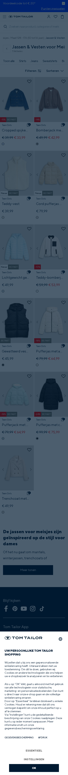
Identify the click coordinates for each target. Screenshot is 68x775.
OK (34, 768)
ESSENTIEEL (34, 750)
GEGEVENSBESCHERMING (19, 737)
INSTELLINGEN (34, 759)
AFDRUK (42, 737)
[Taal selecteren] (60, 639)
